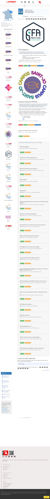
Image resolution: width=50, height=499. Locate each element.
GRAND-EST (4, 373)
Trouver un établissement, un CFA (5, 377)
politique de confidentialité (5, 494)
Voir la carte (21, 364)
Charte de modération (7, 484)
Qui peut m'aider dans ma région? (6, 391)
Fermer (1, 490)
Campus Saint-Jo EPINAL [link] (27, 102)
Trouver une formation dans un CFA (6, 382)
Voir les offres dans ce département (5, 408)
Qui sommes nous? (6, 466)
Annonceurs (5, 476)
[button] (21, 65)
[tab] (33, 142)
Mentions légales (6, 486)
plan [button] (25, 65)
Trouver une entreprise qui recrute (5, 387)
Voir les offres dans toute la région (6, 411)
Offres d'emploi (6, 394)
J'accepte (46, 497)
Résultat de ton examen (6, 397)
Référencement (5, 474)
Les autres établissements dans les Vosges (30, 142)
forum (25, 3)
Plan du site (5, 487)
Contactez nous (5, 467)
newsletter (33, 3)
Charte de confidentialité (7, 483)
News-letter (5, 469)
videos (29, 3)
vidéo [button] (29, 65)
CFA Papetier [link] (23, 49)
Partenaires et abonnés (7, 478)
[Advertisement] (25, 431)
